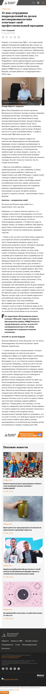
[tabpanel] (23, 435)
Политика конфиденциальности (10, 657)
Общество (7, 480)
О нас (17, 644)
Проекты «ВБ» (17, 641)
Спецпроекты (7, 644)
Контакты (6, 648)
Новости (5, 641)
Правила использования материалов (11, 656)
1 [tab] (22, 439)
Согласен (4, 692)
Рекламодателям (29, 644)
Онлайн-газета (31, 641)
